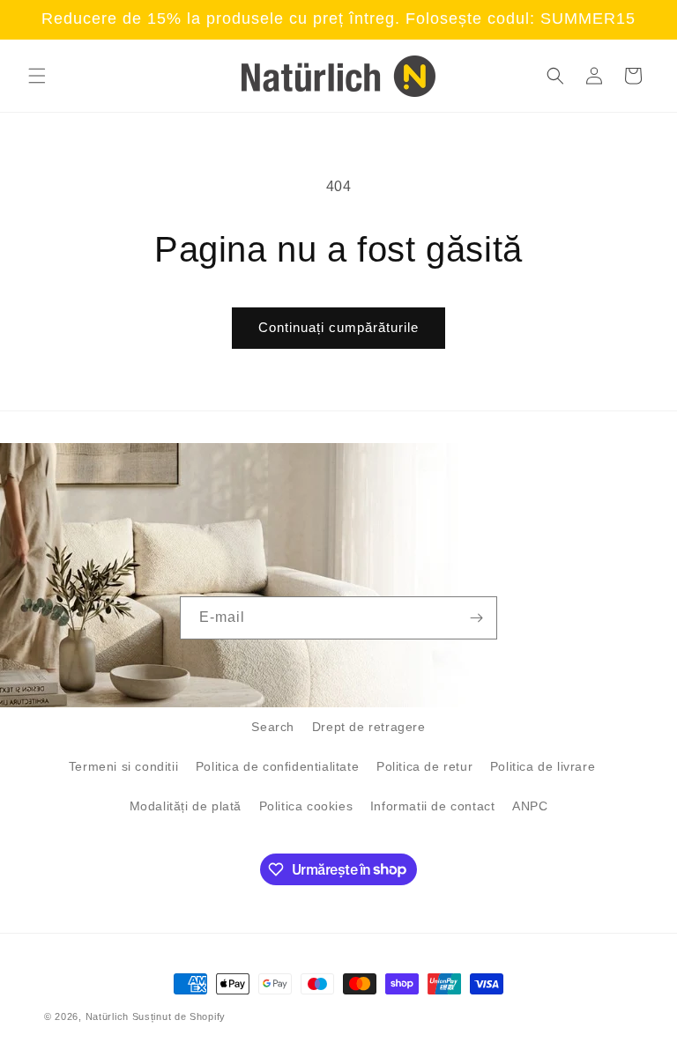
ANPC (529, 806)
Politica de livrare (542, 766)
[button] (37, 75)
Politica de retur (424, 766)
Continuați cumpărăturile (338, 327)
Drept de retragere (369, 727)
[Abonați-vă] (476, 618)
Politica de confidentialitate (277, 766)
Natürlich (107, 1016)
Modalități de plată (186, 806)
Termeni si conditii (123, 766)
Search (272, 727)
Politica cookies (306, 806)
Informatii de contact (432, 806)
